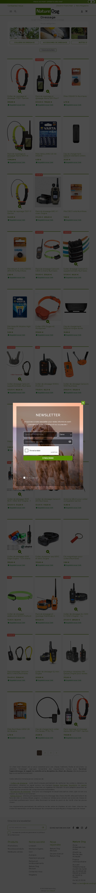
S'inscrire (48, 458)
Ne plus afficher (32, 478)
